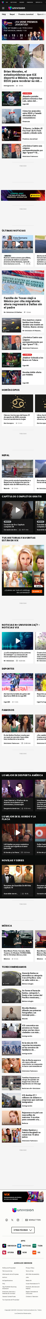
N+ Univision (9, 661)
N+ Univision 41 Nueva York (31, 331)
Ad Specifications (7, 1280)
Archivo (4, 1277)
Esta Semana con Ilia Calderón (12, 264)
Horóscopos (9, 423)
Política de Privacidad (8, 1268)
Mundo (7, 488)
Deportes (39, 2)
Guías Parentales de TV (33, 1283)
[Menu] (3, 8)
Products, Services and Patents (32, 1287)
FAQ (3, 1283)
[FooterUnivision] (23, 1210)
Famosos (30, 2)
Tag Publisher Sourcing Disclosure (9, 1287)
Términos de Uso (7, 1271)
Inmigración (9, 86)
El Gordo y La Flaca (11, 852)
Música (7, 959)
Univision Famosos (30, 156)
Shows (21, 2)
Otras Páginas (21, 1230)
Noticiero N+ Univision (31, 1088)
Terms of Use (29, 1271)
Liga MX (26, 104)
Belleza (25, 1123)
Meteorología (27, 984)
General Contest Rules (9, 1297)
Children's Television (32, 1297)
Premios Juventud (30, 139)
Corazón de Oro (10, 530)
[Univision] (16, 8)
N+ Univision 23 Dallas (13, 312)
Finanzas (26, 122)
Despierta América (11, 809)
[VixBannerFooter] (23, 1197)
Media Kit (28, 1280)
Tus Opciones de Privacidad (10, 1300)
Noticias (14, 2)
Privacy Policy (30, 1268)
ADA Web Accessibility (32, 1274)
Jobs (27, 1277)
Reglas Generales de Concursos (32, 1292)
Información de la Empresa (10, 1274)
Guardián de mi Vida (10, 894)
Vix (7, 2)
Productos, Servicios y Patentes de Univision (8, 1292)
